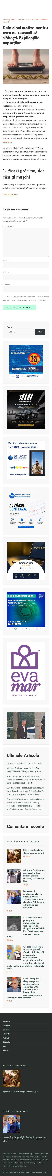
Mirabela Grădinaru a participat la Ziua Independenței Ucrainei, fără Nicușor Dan (34, 876)
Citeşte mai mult (10, 194)
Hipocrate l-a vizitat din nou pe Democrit (24, 763)
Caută (9, 327)
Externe (6, 1030)
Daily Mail (7, 142)
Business (6, 1022)
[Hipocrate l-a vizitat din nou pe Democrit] (11, 1078)
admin (13, 19)
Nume (6, 260)
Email (6, 272)
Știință (25, 884)
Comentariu (8, 226)
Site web (6, 284)
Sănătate (44, 19)
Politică (9, 911)
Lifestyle (6, 1034)
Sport (5, 1046)
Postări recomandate (23, 841)
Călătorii (6, 1026)
